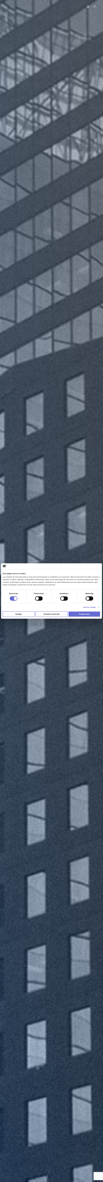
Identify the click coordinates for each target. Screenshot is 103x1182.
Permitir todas (84, 614)
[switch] (39, 598)
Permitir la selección (51, 614)
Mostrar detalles (89, 607)
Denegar (18, 614)
